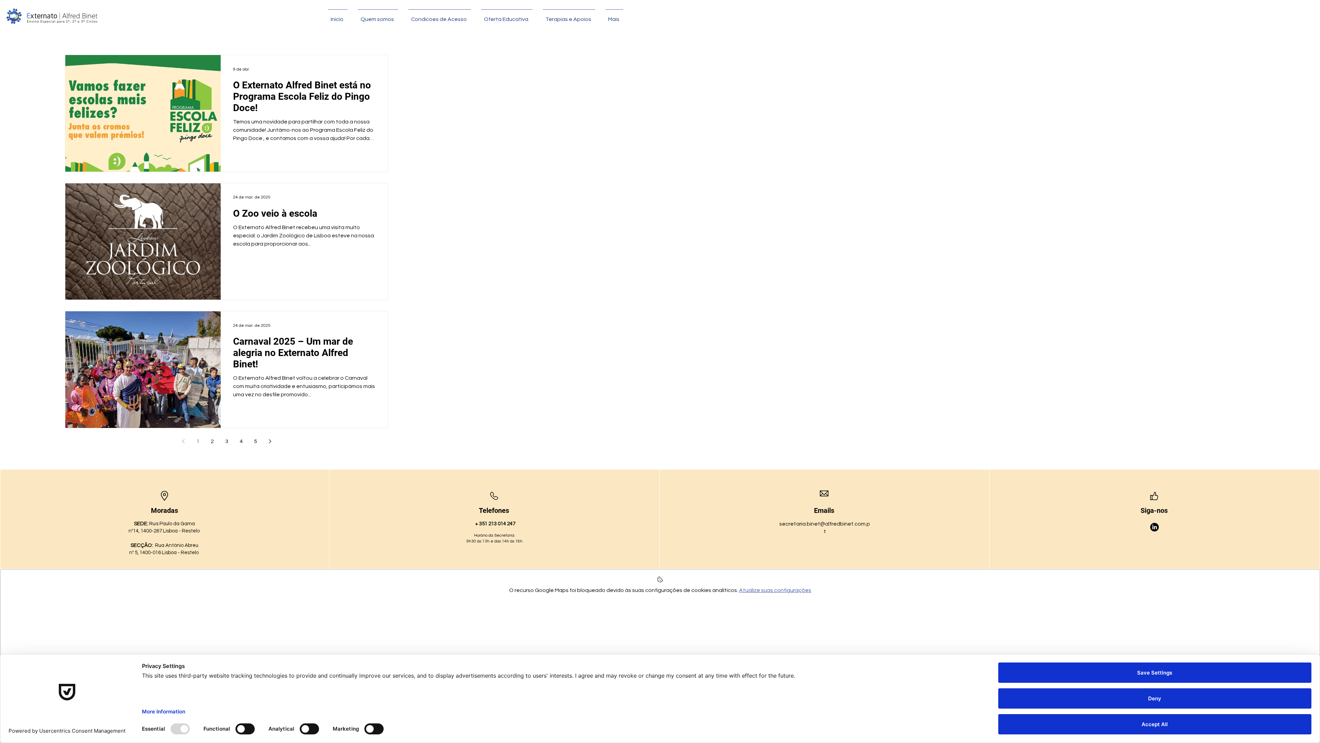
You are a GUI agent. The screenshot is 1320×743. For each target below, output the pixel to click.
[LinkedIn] (1154, 527)
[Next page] (270, 441)
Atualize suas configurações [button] (775, 590)
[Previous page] (183, 441)
